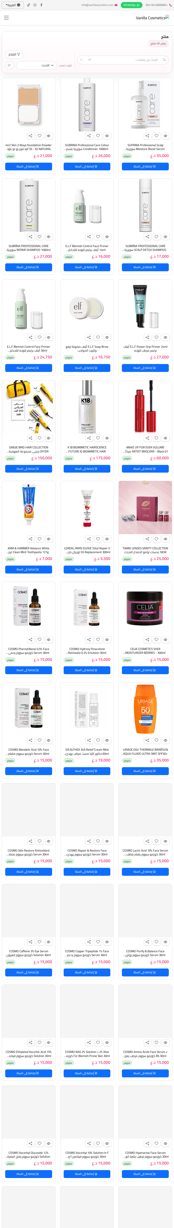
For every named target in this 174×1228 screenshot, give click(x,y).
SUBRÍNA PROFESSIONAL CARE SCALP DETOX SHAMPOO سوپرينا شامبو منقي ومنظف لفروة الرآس (145, 250)
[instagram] (35, 5)
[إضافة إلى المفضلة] (157, 136)
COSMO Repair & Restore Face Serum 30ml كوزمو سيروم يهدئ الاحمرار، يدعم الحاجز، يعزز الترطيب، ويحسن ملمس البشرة (87, 856)
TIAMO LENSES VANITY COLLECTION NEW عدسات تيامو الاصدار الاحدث (145, 550)
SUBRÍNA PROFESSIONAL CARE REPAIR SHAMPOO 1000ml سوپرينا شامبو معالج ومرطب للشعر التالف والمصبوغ (29, 252)
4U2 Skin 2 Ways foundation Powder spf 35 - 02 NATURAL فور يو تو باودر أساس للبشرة (28, 149)
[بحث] (90, 60)
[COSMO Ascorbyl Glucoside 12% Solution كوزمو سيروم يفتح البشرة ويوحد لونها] (28, 1112)
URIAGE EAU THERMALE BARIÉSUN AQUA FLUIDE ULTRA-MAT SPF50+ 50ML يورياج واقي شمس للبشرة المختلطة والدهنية (145, 755)
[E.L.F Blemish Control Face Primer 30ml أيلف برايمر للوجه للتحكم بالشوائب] (28, 306)
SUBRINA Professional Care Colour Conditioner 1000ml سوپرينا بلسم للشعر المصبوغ (87, 149)
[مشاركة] (148, 136)
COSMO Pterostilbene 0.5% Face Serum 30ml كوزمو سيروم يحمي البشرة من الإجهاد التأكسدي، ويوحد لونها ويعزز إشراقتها (29, 655)
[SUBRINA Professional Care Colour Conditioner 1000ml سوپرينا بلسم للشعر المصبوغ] (87, 104)
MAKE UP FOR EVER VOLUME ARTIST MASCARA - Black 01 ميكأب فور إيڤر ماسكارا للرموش (145, 451)
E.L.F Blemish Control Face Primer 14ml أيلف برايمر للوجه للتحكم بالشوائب (87, 250)
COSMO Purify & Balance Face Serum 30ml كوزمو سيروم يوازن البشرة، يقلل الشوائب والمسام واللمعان (145, 957)
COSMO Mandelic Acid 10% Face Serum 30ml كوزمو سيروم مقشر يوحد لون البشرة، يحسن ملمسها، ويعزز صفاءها (28, 755)
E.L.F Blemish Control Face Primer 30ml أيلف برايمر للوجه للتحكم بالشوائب (28, 350)
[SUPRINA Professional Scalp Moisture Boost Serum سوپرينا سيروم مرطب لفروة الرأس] (145, 104)
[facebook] (41, 5)
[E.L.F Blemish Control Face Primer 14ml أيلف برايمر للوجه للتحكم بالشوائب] (87, 205)
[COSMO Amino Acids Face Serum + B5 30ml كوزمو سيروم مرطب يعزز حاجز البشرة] (145, 1011)
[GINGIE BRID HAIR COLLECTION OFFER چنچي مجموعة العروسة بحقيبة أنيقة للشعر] (28, 406)
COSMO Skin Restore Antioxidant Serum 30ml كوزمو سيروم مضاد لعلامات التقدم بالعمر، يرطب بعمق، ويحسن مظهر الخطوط (28, 856)
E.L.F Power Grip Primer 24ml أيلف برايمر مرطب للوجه (145, 348)
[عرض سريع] (166, 136)
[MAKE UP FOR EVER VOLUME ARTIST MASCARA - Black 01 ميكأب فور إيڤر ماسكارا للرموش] (145, 406)
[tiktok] (29, 5)
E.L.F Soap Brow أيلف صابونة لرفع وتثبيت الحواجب (87, 348)
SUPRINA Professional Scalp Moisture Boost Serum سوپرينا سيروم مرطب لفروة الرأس (145, 149)
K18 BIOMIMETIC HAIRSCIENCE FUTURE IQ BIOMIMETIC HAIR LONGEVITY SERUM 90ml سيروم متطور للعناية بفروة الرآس (87, 453)
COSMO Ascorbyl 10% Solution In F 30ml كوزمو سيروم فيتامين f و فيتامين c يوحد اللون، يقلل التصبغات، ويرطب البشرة (87, 1158)
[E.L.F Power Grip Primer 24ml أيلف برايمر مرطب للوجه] (145, 306)
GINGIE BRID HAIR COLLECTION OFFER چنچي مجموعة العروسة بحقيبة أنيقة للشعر (28, 451)
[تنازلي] (9, 65)
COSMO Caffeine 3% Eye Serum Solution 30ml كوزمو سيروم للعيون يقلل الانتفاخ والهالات (29, 955)
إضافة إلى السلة (143, 166)
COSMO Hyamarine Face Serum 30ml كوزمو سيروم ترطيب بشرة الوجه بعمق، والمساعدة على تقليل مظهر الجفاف (145, 1158)
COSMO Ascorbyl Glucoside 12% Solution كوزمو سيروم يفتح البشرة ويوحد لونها (28, 1157)
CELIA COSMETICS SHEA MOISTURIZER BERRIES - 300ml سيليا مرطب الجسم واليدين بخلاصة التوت (145, 655)
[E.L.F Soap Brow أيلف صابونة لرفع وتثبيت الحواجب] (87, 306)
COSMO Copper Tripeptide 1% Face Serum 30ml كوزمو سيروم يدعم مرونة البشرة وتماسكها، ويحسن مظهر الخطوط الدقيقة (87, 957)
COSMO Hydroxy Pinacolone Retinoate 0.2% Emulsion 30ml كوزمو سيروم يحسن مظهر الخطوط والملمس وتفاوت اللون (87, 655)
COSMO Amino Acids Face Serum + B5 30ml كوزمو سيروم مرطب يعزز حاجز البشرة (145, 1056)
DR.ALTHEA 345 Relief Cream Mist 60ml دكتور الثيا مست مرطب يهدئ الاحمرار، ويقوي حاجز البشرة (87, 753)
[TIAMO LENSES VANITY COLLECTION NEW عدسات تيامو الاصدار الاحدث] (145, 507)
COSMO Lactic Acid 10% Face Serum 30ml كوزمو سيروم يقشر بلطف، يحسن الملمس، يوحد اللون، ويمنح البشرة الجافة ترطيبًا (145, 856)
